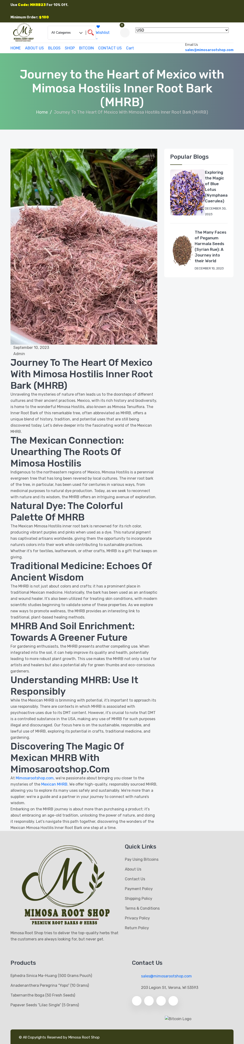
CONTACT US (110, 48)
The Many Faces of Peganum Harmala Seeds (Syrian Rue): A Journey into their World (210, 246)
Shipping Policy (138, 898)
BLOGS (54, 48)
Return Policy (137, 928)
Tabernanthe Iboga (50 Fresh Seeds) (42, 995)
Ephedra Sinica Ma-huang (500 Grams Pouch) (51, 975)
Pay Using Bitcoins (141, 859)
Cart (130, 48)
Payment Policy (139, 889)
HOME (15, 48)
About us (133, 869)
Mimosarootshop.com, (35, 778)
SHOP (70, 48)
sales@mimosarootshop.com (209, 50)
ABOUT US (34, 48)
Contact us (135, 879)
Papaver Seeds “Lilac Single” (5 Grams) (44, 1005)
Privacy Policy (137, 918)
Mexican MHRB (54, 784)
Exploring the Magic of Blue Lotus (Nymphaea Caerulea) (216, 186)
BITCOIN (86, 48)
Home (42, 112)
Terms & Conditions (142, 908)
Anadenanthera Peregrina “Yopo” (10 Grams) (49, 985)
